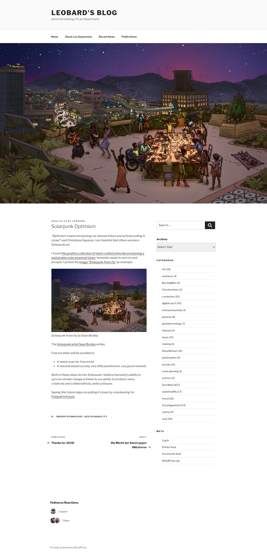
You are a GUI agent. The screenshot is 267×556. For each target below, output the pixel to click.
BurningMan (169, 282)
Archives (162, 239)
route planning (170, 371)
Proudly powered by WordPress (68, 547)
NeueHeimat (169, 350)
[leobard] (53, 511)
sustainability (96, 416)
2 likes (65, 520)
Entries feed (169, 447)
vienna (166, 411)
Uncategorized (170, 405)
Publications (129, 36)
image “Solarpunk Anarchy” (97, 262)
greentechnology (69, 416)
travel (165, 398)
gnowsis (166, 316)
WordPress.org (170, 460)
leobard (78, 221)
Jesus (165, 337)
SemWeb (167, 384)
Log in (165, 440)
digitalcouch (169, 303)
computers (168, 296)
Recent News (107, 36)
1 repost (62, 511)
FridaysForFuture (62, 396)
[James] (53, 520)
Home (54, 36)
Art (164, 269)
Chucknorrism (170, 289)
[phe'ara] (57, 520)
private (166, 364)
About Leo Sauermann (78, 36)
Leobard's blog (84, 13)
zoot (164, 418)
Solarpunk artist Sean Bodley (76, 344)
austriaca (167, 276)
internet (166, 330)
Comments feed (171, 453)
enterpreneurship (172, 310)
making (166, 343)
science (166, 377)
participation (169, 357)
